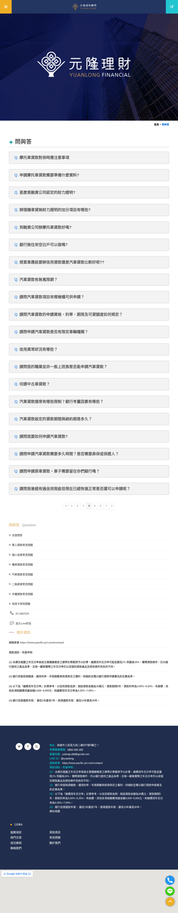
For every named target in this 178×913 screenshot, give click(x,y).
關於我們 (54, 842)
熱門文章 (16, 837)
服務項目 (16, 832)
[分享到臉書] (27, 746)
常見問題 (54, 837)
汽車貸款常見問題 (22, 574)
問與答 (165, 124)
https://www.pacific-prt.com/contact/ (42, 642)
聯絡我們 (16, 848)
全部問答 (17, 535)
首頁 (156, 124)
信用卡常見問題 (21, 603)
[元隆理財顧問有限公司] (89, 7)
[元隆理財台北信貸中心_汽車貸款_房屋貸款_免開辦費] (89, 66)
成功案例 (16, 842)
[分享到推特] (19, 746)
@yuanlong (67, 758)
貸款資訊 (54, 832)
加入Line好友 (23, 623)
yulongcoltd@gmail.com (76, 754)
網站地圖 (55, 811)
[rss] (36, 746)
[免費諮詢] (172, 7)
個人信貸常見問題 (22, 554)
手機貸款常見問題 (22, 594)
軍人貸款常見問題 (22, 544)
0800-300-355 (75, 749)
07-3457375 (22, 613)
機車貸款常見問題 (22, 564)
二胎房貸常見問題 (22, 584)
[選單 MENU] (6, 7)
